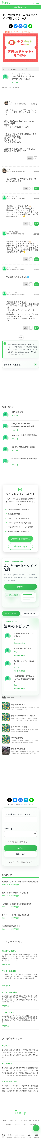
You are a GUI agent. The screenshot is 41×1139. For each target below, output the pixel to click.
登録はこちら (20, 854)
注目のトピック (11, 613)
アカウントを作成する (20, 538)
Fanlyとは (5, 1120)
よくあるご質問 (26, 1120)
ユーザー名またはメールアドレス (17, 814)
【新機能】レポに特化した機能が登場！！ (17, 904)
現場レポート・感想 (10, 1081)
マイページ (29, 1137)
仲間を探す (36, 1137)
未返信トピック (30, 613)
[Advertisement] (20, 385)
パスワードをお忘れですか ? (20, 862)
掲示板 (23, 1137)
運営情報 (8, 1124)
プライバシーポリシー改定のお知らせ (16, 915)
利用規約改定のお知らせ (11, 926)
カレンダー (17, 1137)
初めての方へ (14, 1120)
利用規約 (33, 1124)
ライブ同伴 (25, 69)
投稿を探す (9, 1137)
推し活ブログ (7, 1045)
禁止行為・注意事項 (12, 364)
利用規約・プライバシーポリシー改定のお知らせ (20, 881)
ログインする (22, 546)
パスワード (8, 828)
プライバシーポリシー (20, 1124)
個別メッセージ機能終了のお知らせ (15, 892)
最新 (21, 337)
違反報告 (34, 104)
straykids (11, 69)
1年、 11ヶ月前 (14, 87)
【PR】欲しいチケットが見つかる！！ (20, 32)
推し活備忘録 (7, 1063)
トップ (3, 1137)
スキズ (18, 69)
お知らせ (36, 1120)
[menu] (37, 2)
